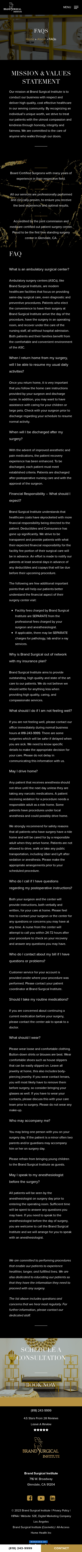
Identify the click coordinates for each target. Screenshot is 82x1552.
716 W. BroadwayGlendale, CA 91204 (41, 1479)
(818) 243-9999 (41, 1410)
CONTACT (61, 1548)
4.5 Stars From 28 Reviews (41, 1418)
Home (30, 39)
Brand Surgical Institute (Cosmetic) (34, 1527)
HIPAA (15, 1516)
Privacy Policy (61, 1510)
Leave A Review (41, 1424)
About (41, 39)
